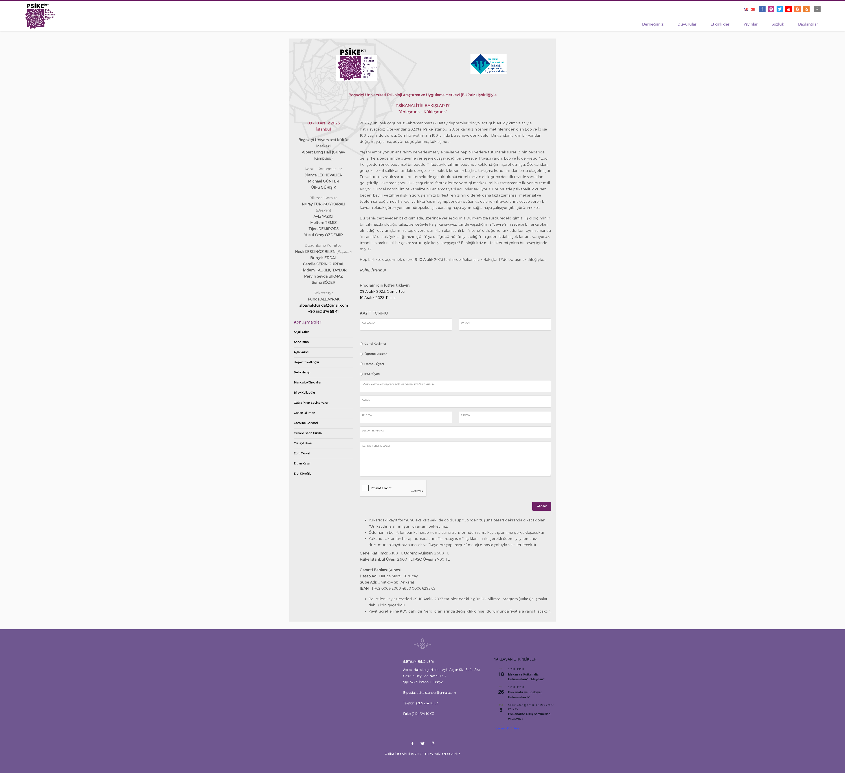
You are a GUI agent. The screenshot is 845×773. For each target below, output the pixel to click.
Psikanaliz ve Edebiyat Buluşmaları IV (525, 694)
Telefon (367, 415)
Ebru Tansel (302, 453)
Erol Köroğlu (302, 473)
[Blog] (797, 9)
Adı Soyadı (368, 322)
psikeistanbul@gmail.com (436, 693)
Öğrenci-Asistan (375, 353)
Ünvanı (465, 322)
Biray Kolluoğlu (304, 392)
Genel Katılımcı (375, 343)
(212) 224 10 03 (427, 703)
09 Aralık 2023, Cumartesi (382, 291)
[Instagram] (771, 9)
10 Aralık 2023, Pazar (378, 298)
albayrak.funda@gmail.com (323, 305)
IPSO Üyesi (372, 373)
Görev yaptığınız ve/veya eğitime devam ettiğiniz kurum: (398, 384)
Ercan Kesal (302, 463)
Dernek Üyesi (374, 364)
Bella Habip (302, 372)
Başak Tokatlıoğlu (306, 362)
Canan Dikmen (304, 412)
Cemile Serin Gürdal (308, 433)
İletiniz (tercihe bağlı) (376, 445)
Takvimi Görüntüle (506, 728)
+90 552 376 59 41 (323, 311)
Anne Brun (301, 342)
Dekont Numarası (373, 430)
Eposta (465, 415)
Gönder (542, 506)
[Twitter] (780, 9)
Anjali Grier (301, 331)
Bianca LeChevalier (307, 382)
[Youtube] (788, 9)
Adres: (366, 399)
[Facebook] (762, 9)
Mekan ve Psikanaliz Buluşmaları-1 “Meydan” (526, 676)
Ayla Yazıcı (301, 352)
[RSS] (806, 9)
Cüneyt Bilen (303, 443)
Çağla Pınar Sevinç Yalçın (311, 402)
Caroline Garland (306, 423)
